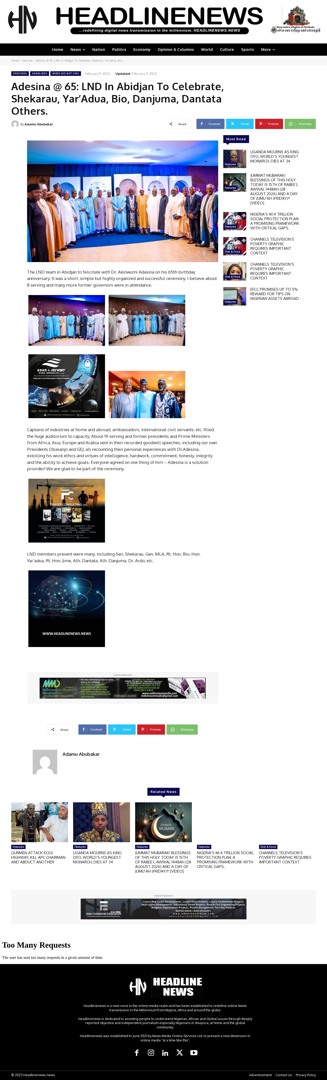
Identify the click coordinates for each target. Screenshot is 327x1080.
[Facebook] (137, 1053)
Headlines (39, 73)
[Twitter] (179, 1053)
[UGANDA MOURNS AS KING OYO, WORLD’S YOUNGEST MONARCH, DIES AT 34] (234, 159)
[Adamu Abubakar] (15, 124)
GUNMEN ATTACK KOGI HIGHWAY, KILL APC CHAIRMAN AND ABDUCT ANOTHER (38, 857)
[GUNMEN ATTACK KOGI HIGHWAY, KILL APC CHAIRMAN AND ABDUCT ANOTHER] (39, 822)
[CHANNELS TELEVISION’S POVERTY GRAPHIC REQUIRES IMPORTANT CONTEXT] (234, 246)
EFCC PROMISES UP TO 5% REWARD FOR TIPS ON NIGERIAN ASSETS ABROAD (274, 294)
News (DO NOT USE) (65, 73)
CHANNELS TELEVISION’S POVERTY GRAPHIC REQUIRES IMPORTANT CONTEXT (272, 246)
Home (15, 60)
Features (27, 60)
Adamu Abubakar (39, 124)
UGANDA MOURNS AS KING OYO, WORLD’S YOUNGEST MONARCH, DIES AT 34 (274, 156)
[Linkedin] (165, 1053)
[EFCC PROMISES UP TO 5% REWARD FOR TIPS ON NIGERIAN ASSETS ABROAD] (234, 296)
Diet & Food (232, 251)
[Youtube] (194, 1053)
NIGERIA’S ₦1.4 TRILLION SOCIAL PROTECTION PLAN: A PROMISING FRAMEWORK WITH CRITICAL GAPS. (274, 221)
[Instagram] (151, 1053)
